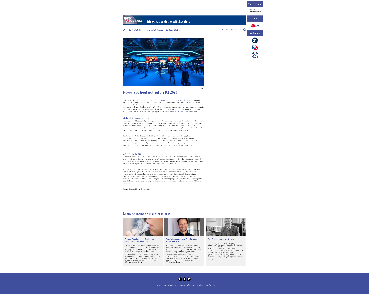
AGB (176, 285)
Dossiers (233, 30)
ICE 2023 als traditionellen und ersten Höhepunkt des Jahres (165, 100)
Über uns (190, 285)
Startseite (124, 30)
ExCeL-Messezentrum (180, 112)
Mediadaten (200, 285)
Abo (240, 30)
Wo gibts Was (210, 285)
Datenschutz (168, 285)
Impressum (158, 285)
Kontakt (182, 285)
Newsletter (225, 30)
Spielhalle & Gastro (136, 30)
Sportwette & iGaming (155, 30)
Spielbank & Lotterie (174, 30)
